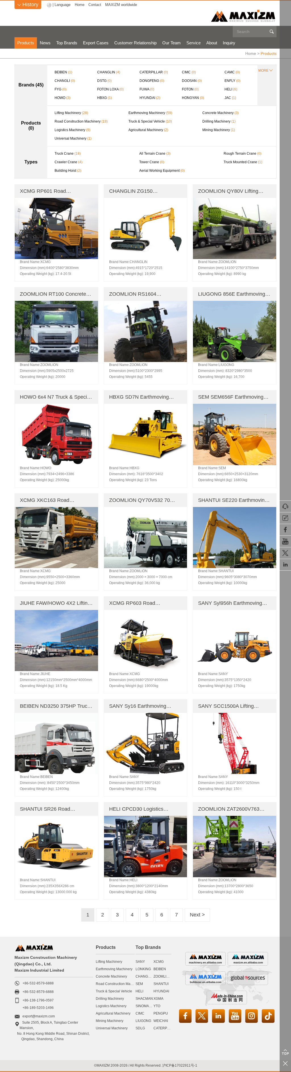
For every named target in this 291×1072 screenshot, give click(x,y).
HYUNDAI (161, 991)
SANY (140, 962)
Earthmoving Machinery (114, 969)
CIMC (140, 1013)
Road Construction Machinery (119, 984)
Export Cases (96, 42)
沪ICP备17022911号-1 (179, 1065)
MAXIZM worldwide (121, 5)
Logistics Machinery (111, 1006)
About (211, 42)
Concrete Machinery (111, 976)
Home (79, 5)
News (45, 42)
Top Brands (66, 42)
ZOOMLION (162, 976)
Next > (197, 915)
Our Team (171, 42)
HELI (139, 991)
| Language (61, 5)
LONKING (143, 969)
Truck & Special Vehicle (114, 991)
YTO (156, 1006)
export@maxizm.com (38, 1016)
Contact (94, 5)
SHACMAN (144, 999)
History (27, 4)
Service (193, 42)
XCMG (158, 962)
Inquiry (229, 42)
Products (25, 42)
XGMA (158, 999)
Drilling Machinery (110, 999)
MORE (263, 71)
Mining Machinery (109, 1021)
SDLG (140, 1028)
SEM (139, 984)
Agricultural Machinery (113, 1013)
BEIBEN (159, 969)
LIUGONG (143, 1021)
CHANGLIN (144, 976)
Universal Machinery (112, 1028)
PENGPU (160, 1013)
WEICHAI (160, 1021)
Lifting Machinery (109, 962)
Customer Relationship (135, 42)
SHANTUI (161, 984)
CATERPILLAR (165, 1028)
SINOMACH (145, 1006)
